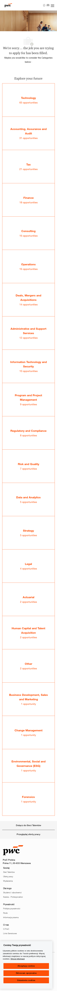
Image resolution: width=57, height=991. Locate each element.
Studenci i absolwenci (12, 892)
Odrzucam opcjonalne (26, 973)
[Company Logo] (16, 5)
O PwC (6, 929)
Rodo (5, 913)
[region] (26, 965)
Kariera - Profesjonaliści (13, 897)
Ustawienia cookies (26, 980)
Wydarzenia (8, 881)
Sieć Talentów (9, 872)
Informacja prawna (11, 917)
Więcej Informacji (18, 959)
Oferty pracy (8, 876)
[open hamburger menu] (52, 5)
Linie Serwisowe (10, 933)
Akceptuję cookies (26, 966)
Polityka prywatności (11, 908)
